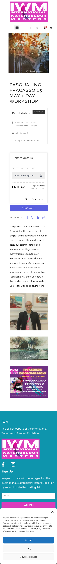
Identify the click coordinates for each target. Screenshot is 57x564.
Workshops (38, 112)
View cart (28, 208)
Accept (28, 540)
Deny (28, 548)
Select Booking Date (23, 168)
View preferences (28, 556)
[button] (52, 511)
